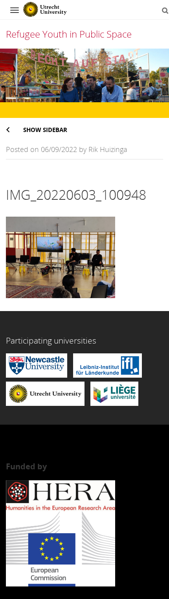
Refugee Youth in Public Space (69, 33)
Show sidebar (45, 130)
